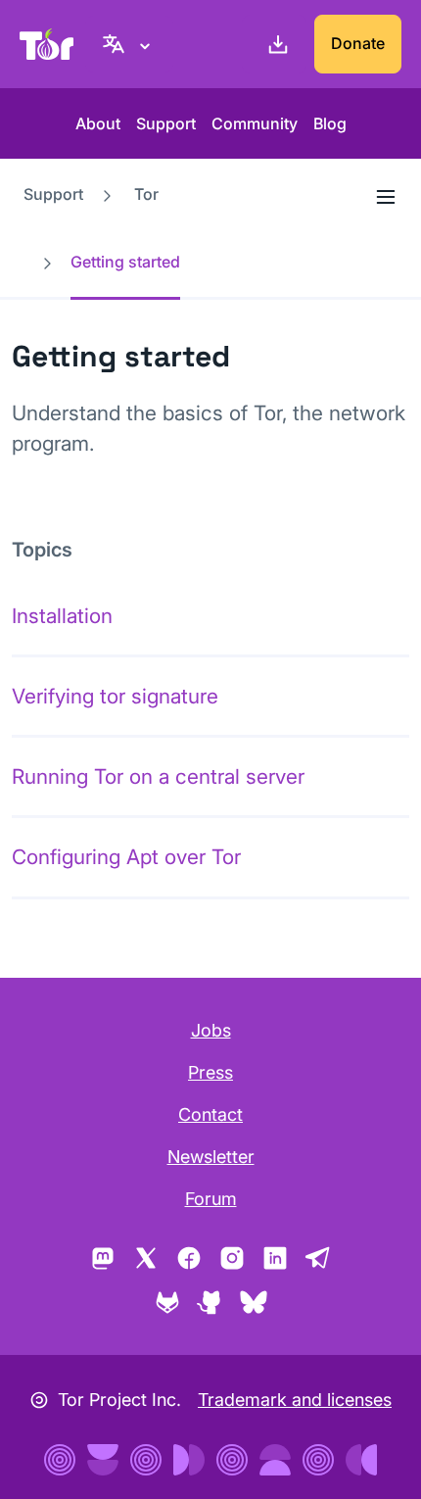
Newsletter (211, 1156)
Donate (358, 43)
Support (166, 123)
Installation (62, 616)
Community (254, 123)
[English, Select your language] (129, 44)
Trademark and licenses (295, 1399)
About (97, 123)
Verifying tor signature (115, 696)
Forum (211, 1198)
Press (210, 1072)
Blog (330, 123)
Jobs (211, 1030)
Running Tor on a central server (158, 776)
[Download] (274, 44)
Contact (210, 1114)
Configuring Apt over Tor (126, 857)
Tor (146, 194)
